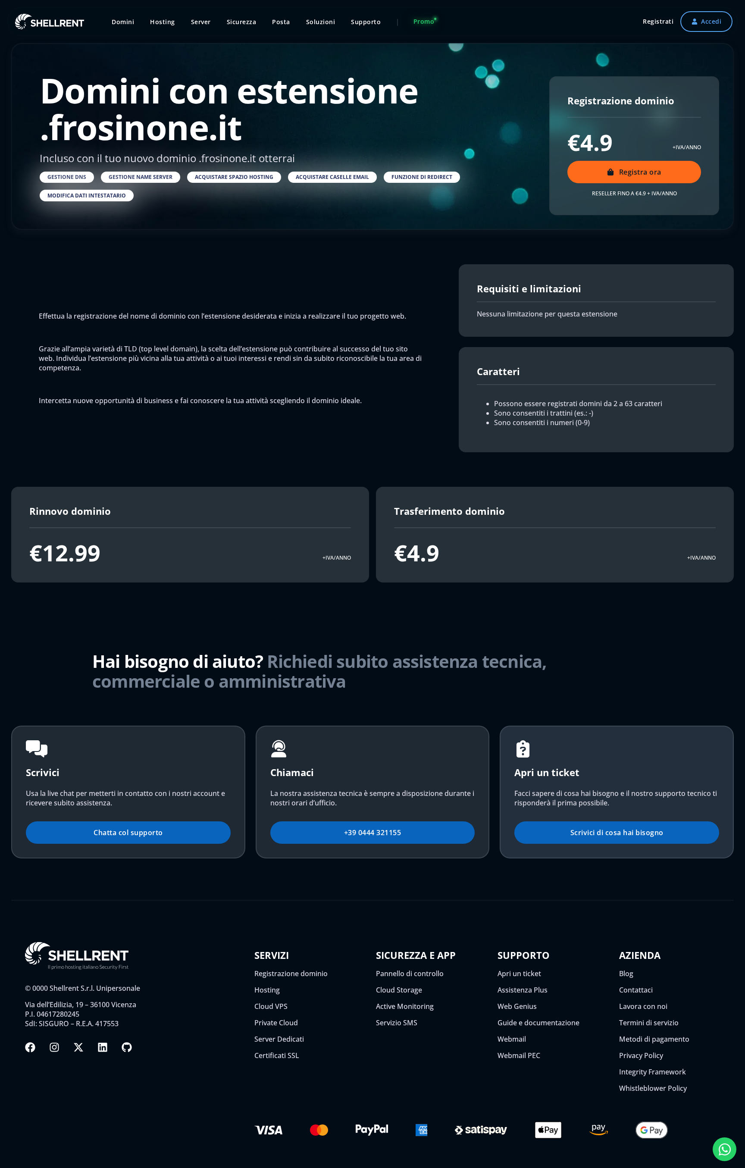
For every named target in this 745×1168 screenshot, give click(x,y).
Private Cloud (276, 1022)
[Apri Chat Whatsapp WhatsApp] (724, 1149)
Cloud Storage (399, 990)
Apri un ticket (519, 973)
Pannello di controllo (410, 973)
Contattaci (636, 990)
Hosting (267, 990)
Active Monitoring (405, 1006)
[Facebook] (30, 1047)
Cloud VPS (271, 1006)
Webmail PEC (519, 1055)
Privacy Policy (641, 1055)
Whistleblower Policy (653, 1088)
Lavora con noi (643, 1006)
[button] (67, 177)
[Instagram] (54, 1047)
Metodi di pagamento (654, 1039)
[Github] (127, 1047)
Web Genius (517, 1006)
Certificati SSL (276, 1055)
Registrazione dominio (291, 973)
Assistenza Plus (523, 990)
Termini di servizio (649, 1022)
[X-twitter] (78, 1047)
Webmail (512, 1039)
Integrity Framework (652, 1072)
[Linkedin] (102, 1047)
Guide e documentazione (538, 1022)
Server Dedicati (279, 1039)
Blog (626, 973)
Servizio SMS (396, 1022)
